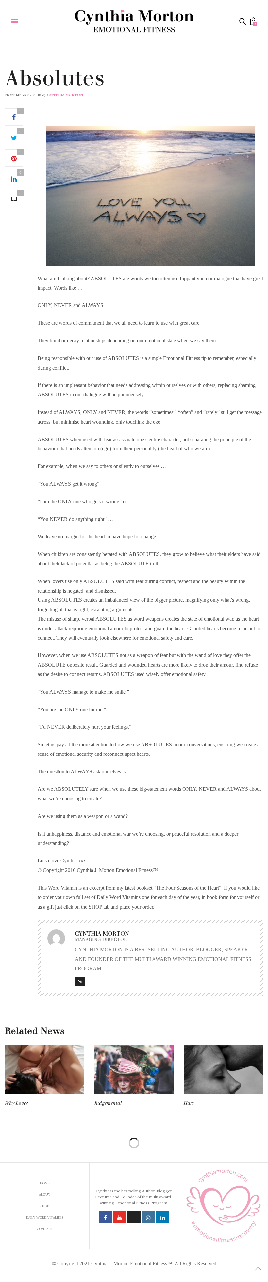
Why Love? (16, 1103)
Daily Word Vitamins (26, 64)
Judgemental (108, 1103)
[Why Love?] (44, 1069)
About (44, 1194)
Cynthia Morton (65, 95)
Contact (45, 1229)
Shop (44, 1206)
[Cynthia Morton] (134, 21)
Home (45, 1183)
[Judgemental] (134, 1069)
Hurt (189, 1103)
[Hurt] (223, 1069)
